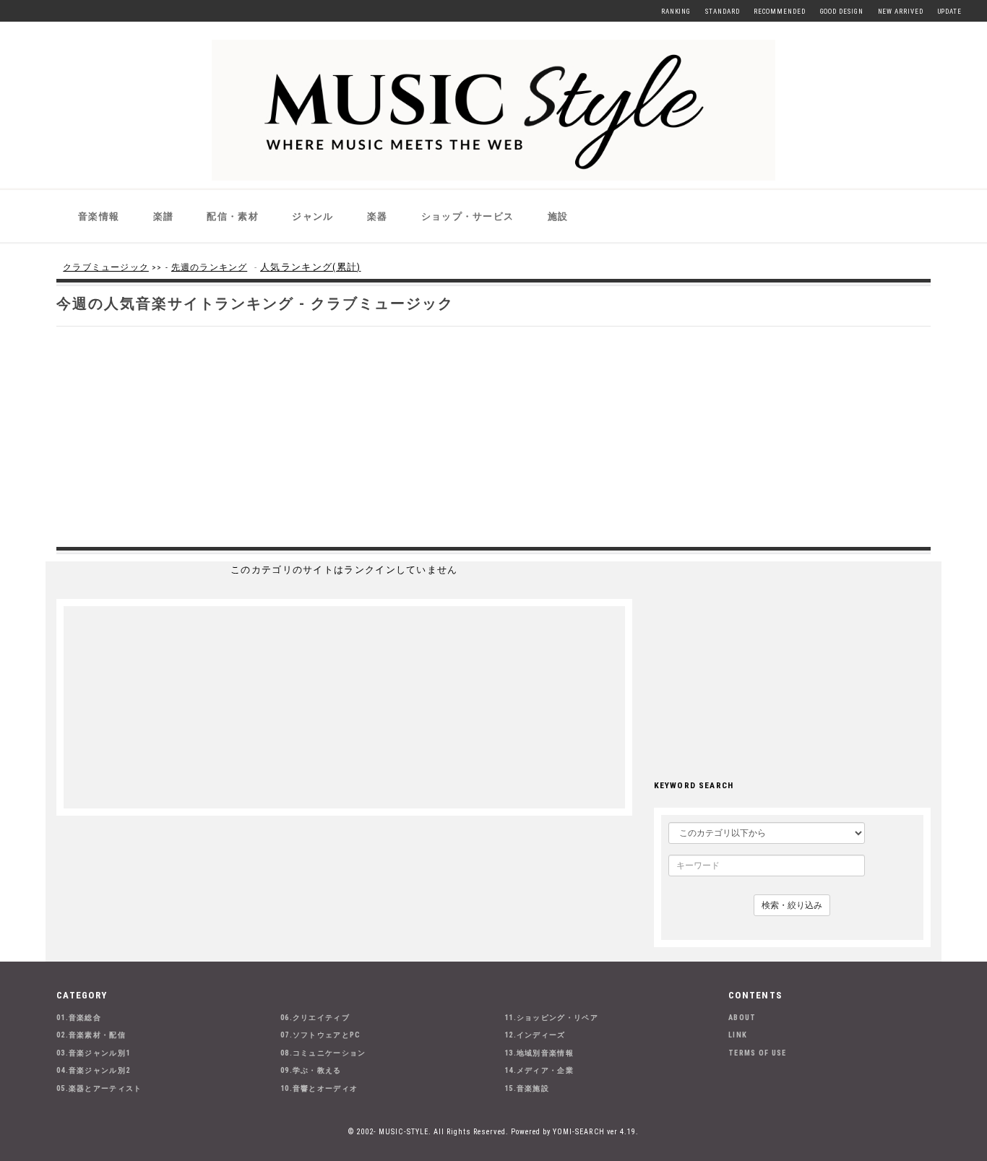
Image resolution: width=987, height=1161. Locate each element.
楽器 (377, 216)
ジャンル (312, 216)
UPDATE (950, 11)
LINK (737, 1035)
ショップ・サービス (467, 216)
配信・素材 (233, 216)
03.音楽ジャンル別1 (93, 1053)
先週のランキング (209, 267)
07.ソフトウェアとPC (320, 1035)
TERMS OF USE (757, 1053)
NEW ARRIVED (900, 11)
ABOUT (742, 1017)
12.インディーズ (535, 1035)
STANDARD (722, 11)
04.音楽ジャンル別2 (93, 1070)
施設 (558, 216)
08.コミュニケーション (323, 1053)
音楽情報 (98, 216)
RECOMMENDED (779, 11)
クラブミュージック (106, 267)
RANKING (676, 11)
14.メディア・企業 (539, 1070)
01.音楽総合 (78, 1017)
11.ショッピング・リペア (551, 1017)
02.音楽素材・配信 (91, 1035)
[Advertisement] (493, 435)
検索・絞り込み (792, 905)
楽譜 (163, 216)
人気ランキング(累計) (310, 267)
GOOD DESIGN (841, 11)
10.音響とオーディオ (319, 1088)
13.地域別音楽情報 (539, 1053)
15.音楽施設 (526, 1088)
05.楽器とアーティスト (99, 1088)
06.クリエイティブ (315, 1017)
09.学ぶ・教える (311, 1070)
